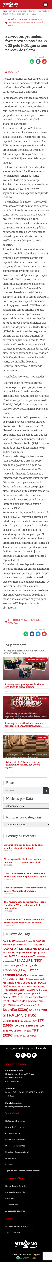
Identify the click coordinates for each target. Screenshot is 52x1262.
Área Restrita (11, 1205)
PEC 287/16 (36, 986)
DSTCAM (9, 1198)
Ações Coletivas (12, 1232)
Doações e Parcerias (15, 1139)
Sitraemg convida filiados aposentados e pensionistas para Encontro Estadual (25, 724)
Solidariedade (14, 1020)
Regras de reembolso (15, 1192)
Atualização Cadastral (15, 1211)
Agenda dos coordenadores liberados (23, 1170)
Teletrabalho (34, 1025)
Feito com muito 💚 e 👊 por (26, 1254)
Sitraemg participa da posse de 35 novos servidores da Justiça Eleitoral (25, 685)
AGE (9, 940)
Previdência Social (17, 989)
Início (5, 11)
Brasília (12, 19)
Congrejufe (35, 19)
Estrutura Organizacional (17, 1152)
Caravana (23, 19)
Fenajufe (25, 22)
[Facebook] (17, 1055)
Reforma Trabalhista (25, 1005)
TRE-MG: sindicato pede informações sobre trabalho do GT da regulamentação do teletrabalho (25, 905)
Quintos (16, 993)
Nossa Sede (10, 1158)
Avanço (23, 944)
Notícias (12, 25)
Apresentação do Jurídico (17, 1226)
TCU (18, 1025)
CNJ (17, 948)
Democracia (26, 956)
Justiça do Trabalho (32, 620)
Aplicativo (21, 941)
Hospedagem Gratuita (16, 1186)
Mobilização (37, 22)
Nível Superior (13, 978)
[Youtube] (28, 1055)
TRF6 (26, 1031)
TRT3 (20, 1035)
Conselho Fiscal (12, 1133)
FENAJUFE (18, 620)
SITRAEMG (13, 623)
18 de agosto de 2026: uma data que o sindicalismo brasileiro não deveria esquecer (23, 765)
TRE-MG (12, 1030)
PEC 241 (22, 986)
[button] (45, 4)
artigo (31, 941)
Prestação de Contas (15, 1146)
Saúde (38, 1010)
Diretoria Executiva (14, 1127)
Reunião (15, 1010)
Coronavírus (29, 952)
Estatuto (9, 1164)
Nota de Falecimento (37, 975)
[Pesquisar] (46, 790)
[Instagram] (23, 1055)
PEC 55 (13, 986)
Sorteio (31, 1021)
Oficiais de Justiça (22, 982)
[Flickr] (34, 1055)
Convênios (34, 948)
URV (31, 1036)
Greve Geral (12, 965)
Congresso (13, 22)
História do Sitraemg (15, 1121)
